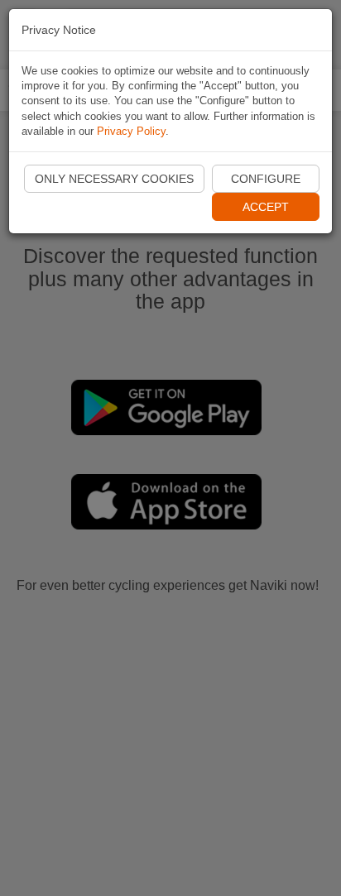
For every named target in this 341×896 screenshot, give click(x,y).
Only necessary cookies (114, 178)
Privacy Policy (131, 131)
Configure (265, 178)
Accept (266, 206)
